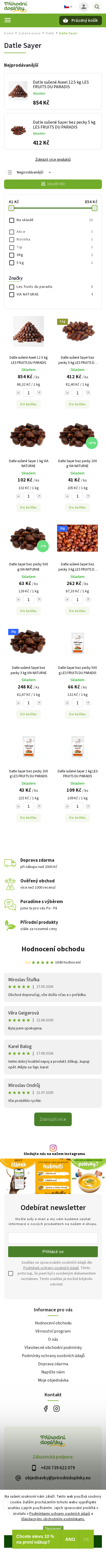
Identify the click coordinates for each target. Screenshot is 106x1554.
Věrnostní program (53, 1331)
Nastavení (53, 1528)
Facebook (45, 1408)
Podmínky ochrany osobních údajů (53, 1356)
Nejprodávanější (30, 172)
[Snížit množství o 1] (18, 392)
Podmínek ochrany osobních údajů (51, 1268)
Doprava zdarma (53, 1364)
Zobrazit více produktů (53, 159)
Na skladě (55, 220)
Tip (55, 247)
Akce (55, 231)
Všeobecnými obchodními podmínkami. (53, 1519)
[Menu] (8, 20)
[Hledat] (97, 7)
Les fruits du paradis (55, 287)
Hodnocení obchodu (53, 949)
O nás (53, 1339)
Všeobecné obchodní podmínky (53, 1348)
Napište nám (53, 1372)
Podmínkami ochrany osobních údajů (59, 1513)
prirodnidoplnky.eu (56, 1408)
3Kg (55, 255)
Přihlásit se (53, 1251)
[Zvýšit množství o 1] (39, 392)
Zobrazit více (53, 1119)
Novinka (55, 239)
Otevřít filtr (56, 184)
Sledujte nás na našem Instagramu (54, 1154)
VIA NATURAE (55, 294)
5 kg (55, 263)
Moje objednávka (53, 1380)
